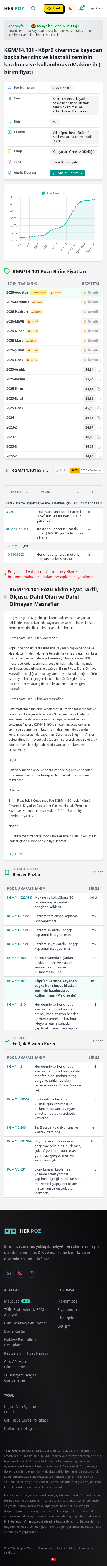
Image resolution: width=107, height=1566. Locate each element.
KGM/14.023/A (18, 916)
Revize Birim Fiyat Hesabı (26, 1353)
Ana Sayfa (16, 26)
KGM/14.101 (16, 981)
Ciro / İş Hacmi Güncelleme (17, 1364)
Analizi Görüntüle (70, 173)
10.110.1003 (15, 554)
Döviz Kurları (15, 1331)
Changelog (67, 1317)
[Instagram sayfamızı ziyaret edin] (20, 1273)
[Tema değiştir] (70, 8)
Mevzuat (16, 1301)
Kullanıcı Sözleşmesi (21, 1428)
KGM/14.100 (16, 957)
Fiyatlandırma (70, 1309)
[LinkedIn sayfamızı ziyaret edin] (9, 1273)
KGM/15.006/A (18, 1099)
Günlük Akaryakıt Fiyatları (26, 1322)
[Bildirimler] (81, 8)
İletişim (64, 1326)
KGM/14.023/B (18, 930)
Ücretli (57, 292)
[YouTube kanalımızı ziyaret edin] (31, 1273)
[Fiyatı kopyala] (99, 370)
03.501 (11, 512)
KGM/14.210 (16, 1004)
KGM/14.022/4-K (19, 897)
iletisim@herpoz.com (29, 1521)
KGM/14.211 (16, 1066)
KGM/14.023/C (18, 943)
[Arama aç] (33, 8)
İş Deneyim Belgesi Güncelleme (20, 1378)
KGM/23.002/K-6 (19, 1141)
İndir (63, 470)
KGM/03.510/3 (17, 529)
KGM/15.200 (16, 1127)
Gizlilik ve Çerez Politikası (26, 1420)
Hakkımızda (68, 1301)
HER (14, 8)
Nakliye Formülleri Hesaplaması (20, 1342)
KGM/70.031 (16, 1169)
